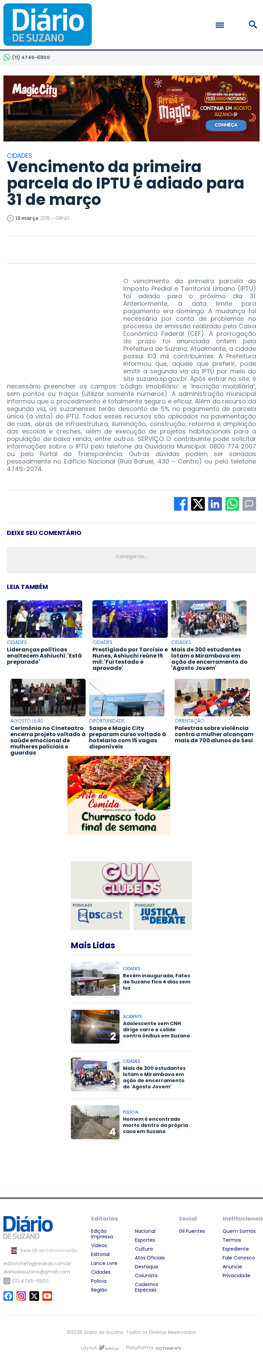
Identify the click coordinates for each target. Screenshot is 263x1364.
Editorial (100, 1254)
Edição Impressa (102, 1234)
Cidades (101, 1272)
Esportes (145, 1240)
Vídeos (99, 1245)
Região (99, 1289)
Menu (234, 25)
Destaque (146, 1266)
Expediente (236, 1248)
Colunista (146, 1275)
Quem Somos (239, 1231)
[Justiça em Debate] (162, 916)
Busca (254, 24)
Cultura (144, 1248)
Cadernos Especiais (146, 1287)
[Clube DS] (131, 880)
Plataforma (139, 1347)
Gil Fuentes (192, 1231)
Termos (232, 1240)
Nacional (145, 1231)
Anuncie (232, 1266)
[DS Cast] (100, 916)
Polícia (99, 1281)
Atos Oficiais (150, 1257)
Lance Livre (104, 1263)
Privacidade (236, 1275)
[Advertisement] (58, 320)
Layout (89, 1347)
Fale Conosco (239, 1257)
